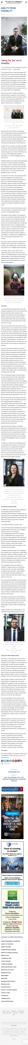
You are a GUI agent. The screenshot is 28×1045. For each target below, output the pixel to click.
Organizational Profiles (8, 981)
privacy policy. (14, 1025)
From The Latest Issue (7, 969)
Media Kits (15, 1013)
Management (5, 975)
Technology (4, 995)
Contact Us (21, 1013)
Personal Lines (5, 984)
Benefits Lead (5, 955)
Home (4, 1011)
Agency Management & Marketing (10, 941)
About (8, 1011)
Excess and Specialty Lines (8, 967)
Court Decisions (6, 961)
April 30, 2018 (4, 14)
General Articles (6, 972)
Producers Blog (5, 987)
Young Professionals (7, 1001)
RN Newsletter (21, 1011)
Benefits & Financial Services (9, 952)
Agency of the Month (7, 944)
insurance (7, 763)
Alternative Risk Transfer (8, 949)
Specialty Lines (5, 992)
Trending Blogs (5, 998)
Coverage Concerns (6, 964)
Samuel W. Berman (14, 1035)
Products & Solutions (7, 1013)
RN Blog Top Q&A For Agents (9, 989)
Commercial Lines (6, 958)
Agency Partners (6, 947)
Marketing (4, 978)
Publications (13, 1011)
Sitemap (14, 1038)
